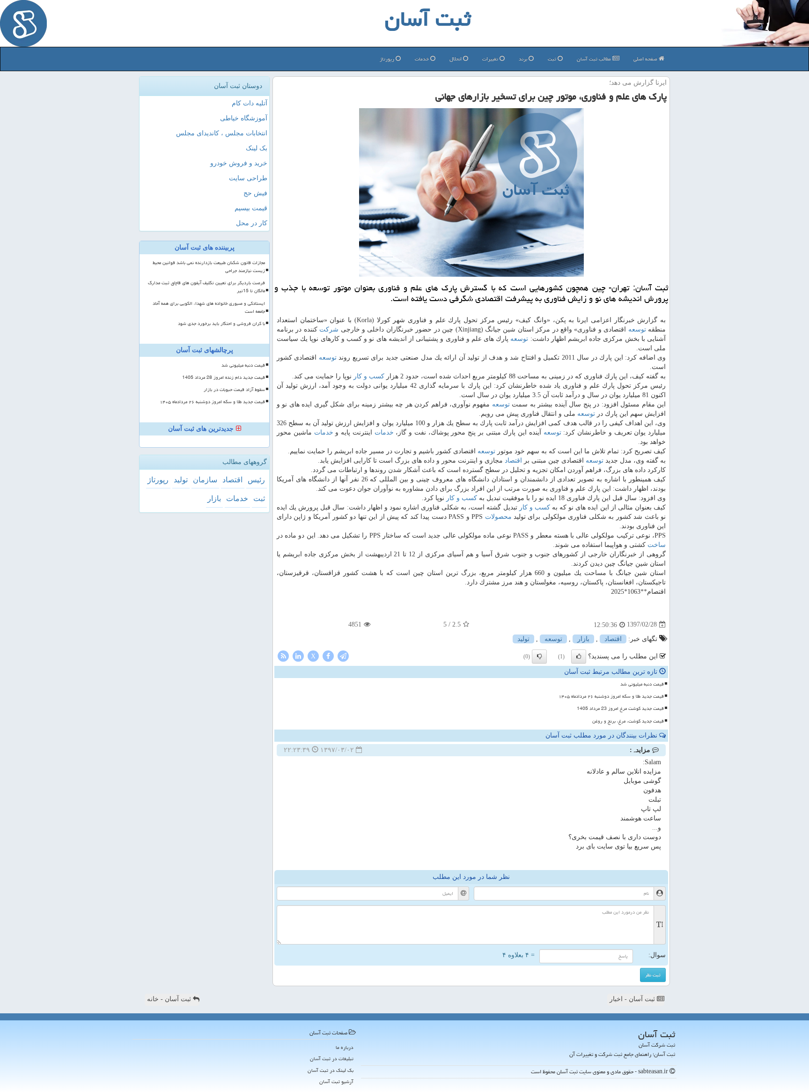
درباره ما (344, 1047)
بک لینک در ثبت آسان (330, 1070)
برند (524, 59)
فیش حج (255, 193)
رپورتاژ (388, 59)
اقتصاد (513, 460)
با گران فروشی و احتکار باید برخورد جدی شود (221, 323)
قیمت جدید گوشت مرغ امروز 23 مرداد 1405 (620, 708)
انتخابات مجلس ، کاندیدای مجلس (221, 133)
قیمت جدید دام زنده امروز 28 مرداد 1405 (223, 377)
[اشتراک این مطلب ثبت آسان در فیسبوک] (328, 655)
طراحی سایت (248, 178)
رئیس (256, 480)
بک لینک (256, 148)
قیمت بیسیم (251, 208)
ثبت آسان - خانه (170, 999)
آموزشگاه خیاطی (243, 118)
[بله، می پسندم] (578, 656)
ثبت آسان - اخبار (633, 999)
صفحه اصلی (646, 59)
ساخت (656, 544)
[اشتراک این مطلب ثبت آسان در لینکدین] (298, 655)
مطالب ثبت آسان (594, 59)
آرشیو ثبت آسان (336, 1081)
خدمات (422, 59)
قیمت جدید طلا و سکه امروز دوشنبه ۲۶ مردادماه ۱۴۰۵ (611, 696)
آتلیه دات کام (249, 103)
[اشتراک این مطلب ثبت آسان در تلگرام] (343, 655)
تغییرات (491, 59)
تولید (523, 638)
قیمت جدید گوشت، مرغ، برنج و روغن (628, 721)
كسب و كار (368, 376)
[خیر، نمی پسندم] (539, 656)
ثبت (553, 59)
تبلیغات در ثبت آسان (331, 1058)
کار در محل (251, 223)
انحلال (456, 59)
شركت (328, 329)
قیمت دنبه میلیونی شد (642, 684)
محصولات (498, 516)
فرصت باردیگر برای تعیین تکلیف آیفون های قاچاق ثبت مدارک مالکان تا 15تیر (206, 286)
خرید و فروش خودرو (238, 163)
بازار (583, 638)
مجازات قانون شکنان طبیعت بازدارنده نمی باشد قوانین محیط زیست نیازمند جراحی (209, 266)
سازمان (205, 480)
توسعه (637, 329)
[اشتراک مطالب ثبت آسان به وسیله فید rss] (283, 655)
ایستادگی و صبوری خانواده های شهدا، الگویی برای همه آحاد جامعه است (209, 307)
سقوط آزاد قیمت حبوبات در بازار (234, 389)
